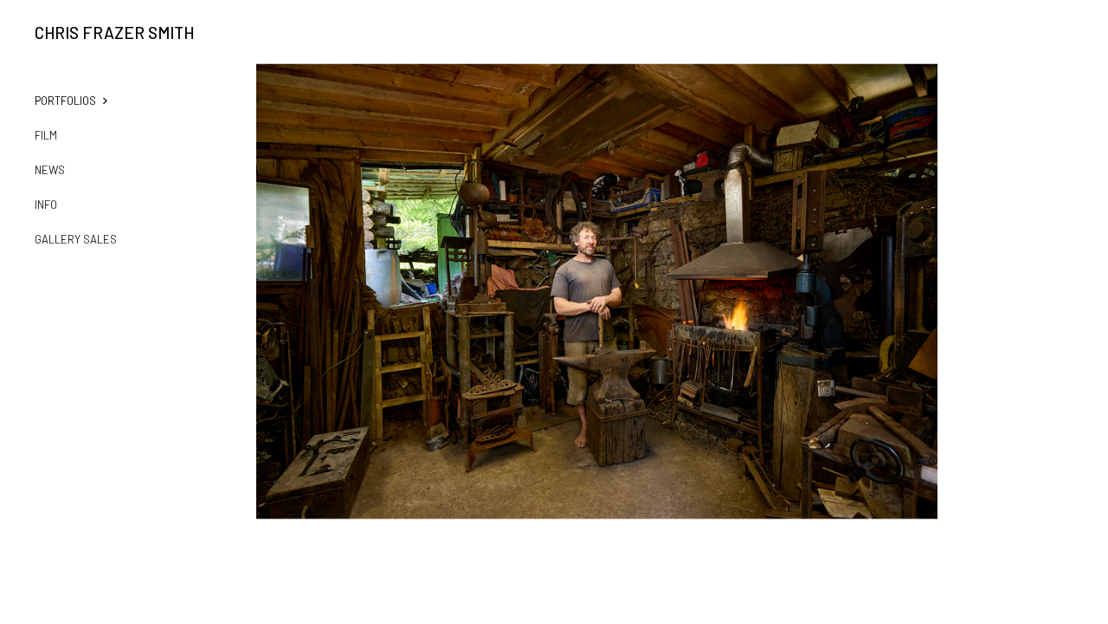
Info (46, 204)
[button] (83, 100)
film (46, 135)
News (50, 170)
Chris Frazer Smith (114, 33)
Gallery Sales (76, 239)
